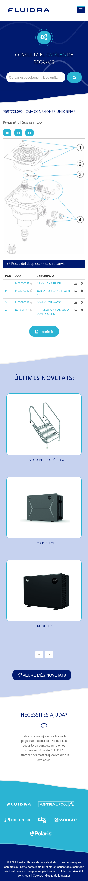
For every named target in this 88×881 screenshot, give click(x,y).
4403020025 (22, 283)
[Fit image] (18, 132)
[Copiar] (31, 283)
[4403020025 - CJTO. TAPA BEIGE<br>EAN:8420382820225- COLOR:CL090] (75, 283)
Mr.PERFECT (46, 543)
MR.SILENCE (45, 626)
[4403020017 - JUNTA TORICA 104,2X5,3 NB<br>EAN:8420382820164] (75, 291)
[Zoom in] (29, 132)
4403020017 (22, 291)
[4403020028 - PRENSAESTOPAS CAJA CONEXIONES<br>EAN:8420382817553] (75, 310)
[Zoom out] (7, 132)
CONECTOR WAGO (49, 302)
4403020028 (22, 310)
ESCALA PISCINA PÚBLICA (45, 460)
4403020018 (22, 302)
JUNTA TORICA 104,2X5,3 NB (53, 293)
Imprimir (45, 331)
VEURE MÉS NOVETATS (44, 675)
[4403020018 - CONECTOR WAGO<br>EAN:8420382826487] (75, 302)
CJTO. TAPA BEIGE (49, 283)
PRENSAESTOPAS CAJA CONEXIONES (53, 312)
